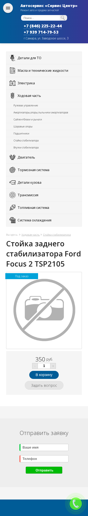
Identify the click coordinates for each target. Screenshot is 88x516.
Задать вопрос (44, 385)
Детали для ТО (29, 58)
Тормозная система (33, 170)
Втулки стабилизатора (26, 147)
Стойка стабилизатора (26, 140)
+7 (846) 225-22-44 (43, 26)
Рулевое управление (26, 105)
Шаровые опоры (23, 126)
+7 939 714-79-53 (41, 32)
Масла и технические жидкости (43, 70)
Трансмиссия (28, 195)
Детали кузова (29, 182)
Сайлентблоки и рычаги (28, 119)
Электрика (26, 83)
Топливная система (33, 207)
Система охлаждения (34, 220)
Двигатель (26, 157)
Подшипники (21, 133)
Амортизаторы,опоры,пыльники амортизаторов (41, 112)
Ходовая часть (29, 95)
